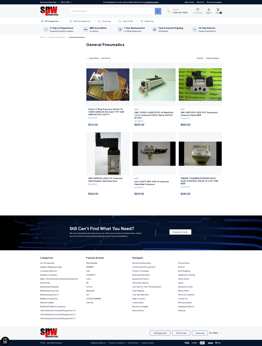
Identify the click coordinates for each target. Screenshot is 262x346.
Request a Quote (180, 232)
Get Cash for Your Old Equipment (146, 287)
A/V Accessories (47, 263)
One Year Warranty (140, 294)
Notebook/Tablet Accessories (52, 306)
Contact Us (183, 298)
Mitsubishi (90, 290)
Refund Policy (138, 310)
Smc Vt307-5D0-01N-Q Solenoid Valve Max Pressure (151, 183)
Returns (181, 267)
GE (87, 294)
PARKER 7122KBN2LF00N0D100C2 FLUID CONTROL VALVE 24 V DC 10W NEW (199, 181)
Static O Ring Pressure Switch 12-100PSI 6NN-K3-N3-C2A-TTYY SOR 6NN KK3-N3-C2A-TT (106, 112)
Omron (89, 287)
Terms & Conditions (186, 294)
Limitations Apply (151, 2)
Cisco (88, 279)
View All (89, 302)
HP (87, 283)
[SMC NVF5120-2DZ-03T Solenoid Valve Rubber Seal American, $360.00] (107, 153)
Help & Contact (138, 298)
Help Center (189, 2)
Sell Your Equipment (81, 21)
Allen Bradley (92, 263)
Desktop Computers (48, 275)
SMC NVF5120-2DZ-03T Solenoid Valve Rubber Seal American (105, 179)
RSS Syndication (185, 302)
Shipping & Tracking (186, 275)
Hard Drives (45, 283)
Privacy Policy (184, 263)
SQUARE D (90, 275)
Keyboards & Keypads (49, 287)
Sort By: (200, 58)
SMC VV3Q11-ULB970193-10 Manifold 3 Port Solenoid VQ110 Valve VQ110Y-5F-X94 (153, 115)
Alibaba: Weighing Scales (51, 267)
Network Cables (47, 302)
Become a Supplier (214, 2)
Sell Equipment (160, 333)
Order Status (138, 302)
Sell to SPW (65, 2)
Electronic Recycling (48, 2)
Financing (106, 21)
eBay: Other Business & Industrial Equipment (59, 279)
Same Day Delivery (140, 283)
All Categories (52, 21)
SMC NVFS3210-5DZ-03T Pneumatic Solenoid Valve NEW (199, 113)
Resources (149, 21)
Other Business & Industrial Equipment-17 (57, 318)
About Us (200, 2)
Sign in (209, 12)
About (180, 283)
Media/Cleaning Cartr (49, 290)
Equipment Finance (140, 279)
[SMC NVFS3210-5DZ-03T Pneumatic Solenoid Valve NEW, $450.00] (200, 84)
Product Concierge (140, 271)
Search (158, 11)
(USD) (215, 333)
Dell (88, 271)
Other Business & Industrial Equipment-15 (57, 310)
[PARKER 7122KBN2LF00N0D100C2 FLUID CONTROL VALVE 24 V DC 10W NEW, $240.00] (200, 153)
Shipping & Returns (186, 306)
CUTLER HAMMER (93, 298)
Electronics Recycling (141, 263)
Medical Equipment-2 (49, 294)
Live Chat (197, 12)
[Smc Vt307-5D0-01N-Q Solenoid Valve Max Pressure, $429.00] (154, 153)
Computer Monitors (48, 271)
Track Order (128, 21)
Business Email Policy (141, 275)
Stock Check (183, 279)
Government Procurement (143, 267)
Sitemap (181, 310)
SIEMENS (90, 267)
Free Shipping (138, 290)
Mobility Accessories (49, 298)
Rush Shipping (184, 271)
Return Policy (183, 290)
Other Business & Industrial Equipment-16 (58, 314)
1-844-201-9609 (180, 11)
